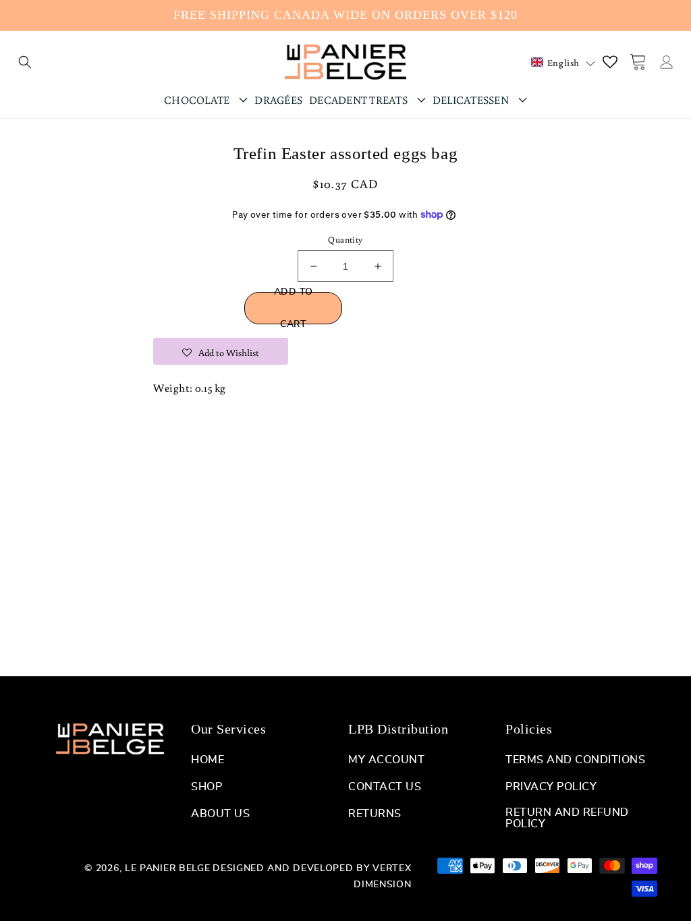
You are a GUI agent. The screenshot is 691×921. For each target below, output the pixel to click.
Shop (206, 786)
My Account (386, 759)
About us (220, 813)
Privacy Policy (551, 786)
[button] (25, 62)
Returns (375, 813)
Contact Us (384, 786)
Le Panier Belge (168, 868)
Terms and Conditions (575, 759)
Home (207, 759)
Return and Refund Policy (567, 818)
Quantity (345, 239)
